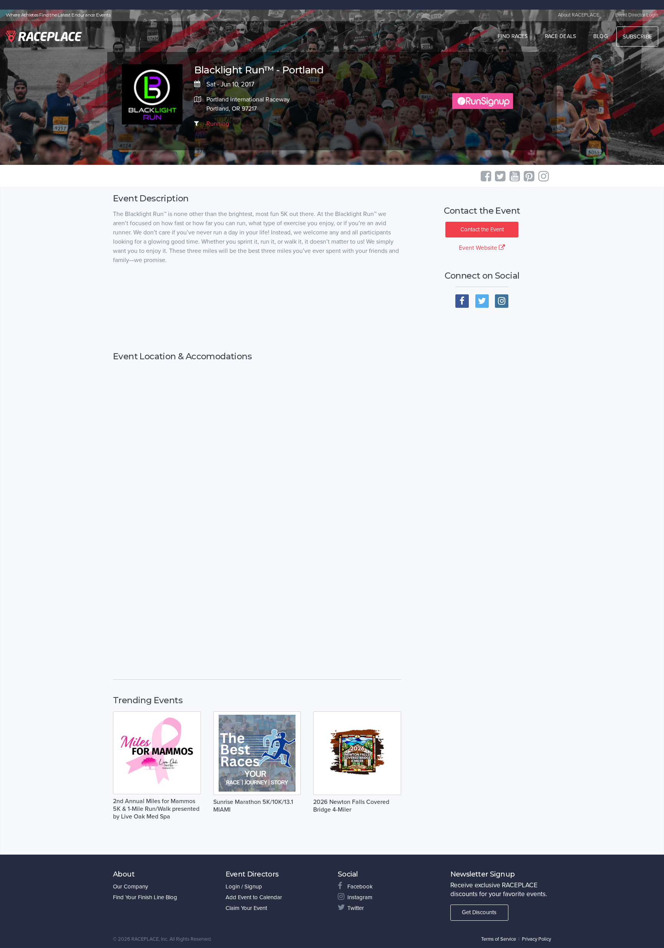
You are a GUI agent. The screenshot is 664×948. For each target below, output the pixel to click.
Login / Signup (244, 886)
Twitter (355, 908)
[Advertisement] (257, 308)
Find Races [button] (513, 36)
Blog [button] (600, 36)
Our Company (130, 886)
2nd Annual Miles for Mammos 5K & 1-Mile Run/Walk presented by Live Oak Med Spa (156, 808)
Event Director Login (636, 15)
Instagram (359, 897)
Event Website (479, 248)
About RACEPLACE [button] (578, 15)
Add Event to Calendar (254, 897)
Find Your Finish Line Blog (145, 897)
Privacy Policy (536, 939)
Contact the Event (482, 229)
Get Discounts (479, 912)
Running (217, 124)
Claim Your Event (246, 908)
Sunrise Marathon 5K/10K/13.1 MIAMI (253, 806)
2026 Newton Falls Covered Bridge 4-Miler (351, 806)
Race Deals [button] (560, 36)
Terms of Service (498, 939)
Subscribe (637, 36)
